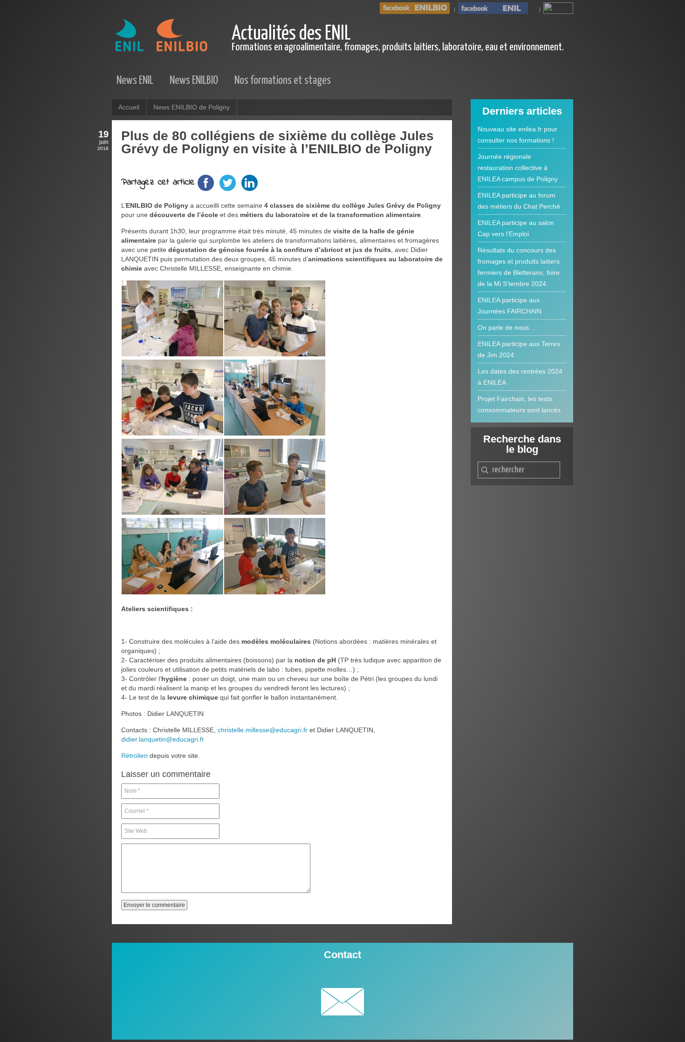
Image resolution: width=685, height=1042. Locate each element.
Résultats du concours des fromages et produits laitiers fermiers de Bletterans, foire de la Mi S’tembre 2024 (519, 266)
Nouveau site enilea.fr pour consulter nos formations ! (517, 134)
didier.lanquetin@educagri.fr (162, 739)
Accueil (128, 107)
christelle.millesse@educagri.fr (263, 730)
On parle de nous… (506, 327)
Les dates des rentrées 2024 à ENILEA (520, 377)
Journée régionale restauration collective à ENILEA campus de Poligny (518, 168)
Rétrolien (134, 755)
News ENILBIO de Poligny (191, 107)
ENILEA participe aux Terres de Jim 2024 (519, 349)
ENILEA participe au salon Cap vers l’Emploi (516, 228)
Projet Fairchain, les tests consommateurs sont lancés (519, 404)
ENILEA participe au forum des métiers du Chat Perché (519, 200)
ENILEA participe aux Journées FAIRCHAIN (509, 305)
